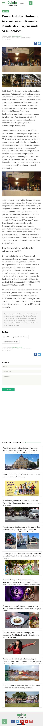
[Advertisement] (21, 417)
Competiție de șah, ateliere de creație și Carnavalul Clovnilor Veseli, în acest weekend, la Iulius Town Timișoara (22, 555)
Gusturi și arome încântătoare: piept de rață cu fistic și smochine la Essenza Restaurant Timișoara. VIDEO (22, 608)
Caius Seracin (16, 36)
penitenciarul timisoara (20, 337)
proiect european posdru (11, 342)
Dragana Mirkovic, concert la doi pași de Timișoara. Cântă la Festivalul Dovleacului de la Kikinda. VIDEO (21, 635)
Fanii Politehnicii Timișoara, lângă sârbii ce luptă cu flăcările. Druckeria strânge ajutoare (21, 686)
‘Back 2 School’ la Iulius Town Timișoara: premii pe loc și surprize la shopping (21, 475)
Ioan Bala (6, 337)
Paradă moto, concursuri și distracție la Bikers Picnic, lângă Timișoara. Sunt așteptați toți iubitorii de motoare (22, 503)
